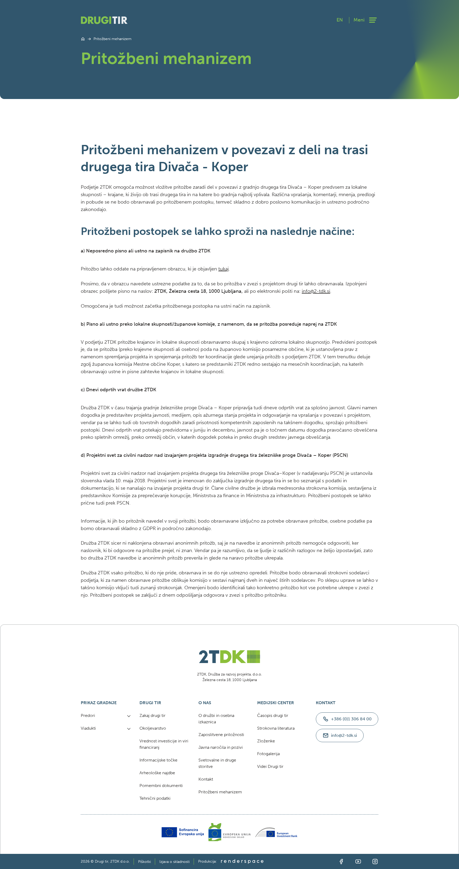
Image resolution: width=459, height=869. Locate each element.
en (340, 20)
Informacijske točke (158, 760)
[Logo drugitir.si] (104, 20)
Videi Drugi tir (270, 766)
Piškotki (144, 861)
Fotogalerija (268, 753)
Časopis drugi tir (272, 715)
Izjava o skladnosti (174, 861)
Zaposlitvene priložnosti (221, 734)
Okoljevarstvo (152, 728)
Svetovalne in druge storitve (217, 763)
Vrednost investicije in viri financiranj (163, 744)
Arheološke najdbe (157, 772)
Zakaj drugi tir (152, 715)
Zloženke (266, 740)
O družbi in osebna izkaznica (216, 718)
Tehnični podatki (155, 798)
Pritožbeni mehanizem (220, 791)
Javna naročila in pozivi (220, 747)
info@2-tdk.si (316, 291)
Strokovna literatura (276, 728)
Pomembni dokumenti (161, 785)
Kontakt (205, 779)
